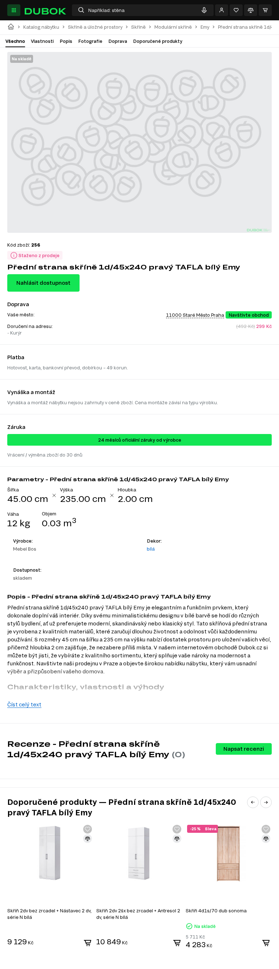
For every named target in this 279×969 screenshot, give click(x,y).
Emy (205, 27)
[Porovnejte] (250, 10)
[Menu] (13, 10)
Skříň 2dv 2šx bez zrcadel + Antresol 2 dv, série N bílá (138, 914)
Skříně (138, 27)
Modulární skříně (173, 27)
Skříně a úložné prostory (95, 27)
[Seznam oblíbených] (236, 10)
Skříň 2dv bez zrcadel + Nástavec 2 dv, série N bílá (49, 914)
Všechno (15, 41)
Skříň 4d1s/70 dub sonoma (216, 910)
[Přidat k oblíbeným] (87, 829)
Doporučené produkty (157, 41)
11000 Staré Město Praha (195, 314)
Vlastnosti (42, 41)
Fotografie (90, 41)
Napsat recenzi (243, 749)
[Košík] (265, 10)
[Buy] (87, 943)
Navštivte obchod (249, 314)
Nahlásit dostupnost (43, 283)
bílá (151, 548)
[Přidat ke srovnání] (87, 838)
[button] (253, 802)
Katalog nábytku (41, 27)
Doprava (117, 41)
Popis (66, 41)
